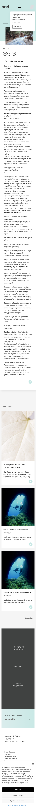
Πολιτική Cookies (13, 805)
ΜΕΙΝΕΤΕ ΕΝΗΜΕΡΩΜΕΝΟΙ (13, 715)
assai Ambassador (10, 759)
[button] (33, 764)
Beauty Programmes (18, 684)
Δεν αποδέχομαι (18, 795)
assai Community (10, 756)
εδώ (25, 164)
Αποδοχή (18, 790)
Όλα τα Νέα (29, 618)
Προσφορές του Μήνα (18, 648)
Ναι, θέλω (17, 27)
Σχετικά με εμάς (9, 752)
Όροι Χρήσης (23, 805)
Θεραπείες (8, 754)
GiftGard (18, 666)
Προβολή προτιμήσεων (18, 801)
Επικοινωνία (8, 761)
